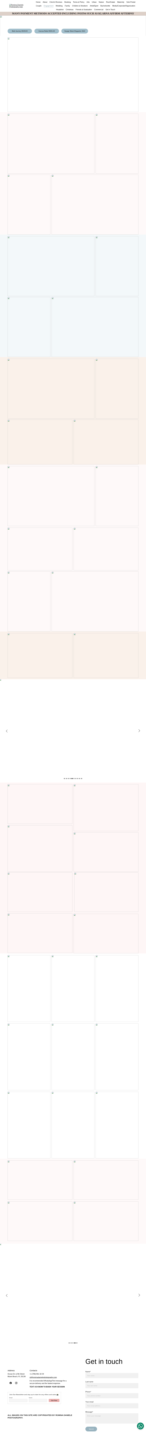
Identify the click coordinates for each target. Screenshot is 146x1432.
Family (67, 6)
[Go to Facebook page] (11, 1383)
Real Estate (110, 2)
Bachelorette (105, 6)
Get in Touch (110, 9)
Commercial (98, 9)
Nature (101, 2)
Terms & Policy (78, 2)
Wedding (59, 6)
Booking (67, 2)
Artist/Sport (94, 6)
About (45, 2)
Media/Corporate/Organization (123, 6)
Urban (94, 2)
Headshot (59, 9)
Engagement (48, 6)
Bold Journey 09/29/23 (20, 31)
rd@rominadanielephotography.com (43, 1377)
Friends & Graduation (84, 9)
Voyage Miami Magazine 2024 (74, 31)
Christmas (69, 9)
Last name (89, 1382)
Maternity (120, 2)
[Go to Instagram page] (16, 1383)
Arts (88, 2)
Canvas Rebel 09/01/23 (47, 31)
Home (38, 2)
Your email (89, 1402)
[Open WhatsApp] (140, 1426)
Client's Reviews (55, 2)
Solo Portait (130, 2)
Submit (91, 1429)
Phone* (88, 1392)
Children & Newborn (80, 6)
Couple (38, 6)
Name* (88, 1372)
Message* (89, 1412)
